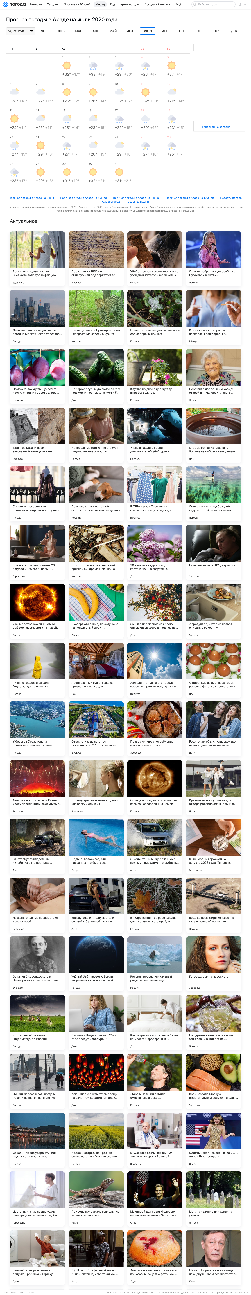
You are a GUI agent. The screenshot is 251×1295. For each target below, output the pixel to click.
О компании (17, 1292)
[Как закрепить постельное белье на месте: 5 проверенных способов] (154, 1022)
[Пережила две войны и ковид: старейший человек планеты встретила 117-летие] (213, 376)
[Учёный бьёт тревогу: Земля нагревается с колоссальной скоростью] (96, 963)
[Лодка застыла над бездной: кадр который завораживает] (213, 493)
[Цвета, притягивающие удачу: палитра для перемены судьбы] (37, 1199)
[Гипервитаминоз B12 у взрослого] (213, 552)
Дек (234, 31)
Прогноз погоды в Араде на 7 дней (136, 198)
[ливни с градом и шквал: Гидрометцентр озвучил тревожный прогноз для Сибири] (37, 670)
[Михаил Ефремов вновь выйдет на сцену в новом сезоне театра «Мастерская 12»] (213, 1257)
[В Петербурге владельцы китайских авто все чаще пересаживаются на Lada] (37, 846)
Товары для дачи (137, 201)
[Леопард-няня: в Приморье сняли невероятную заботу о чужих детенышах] (96, 317)
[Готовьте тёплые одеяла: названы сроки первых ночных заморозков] (154, 317)
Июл (148, 31)
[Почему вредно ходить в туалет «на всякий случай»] (96, 787)
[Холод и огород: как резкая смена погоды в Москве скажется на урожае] (96, 1140)
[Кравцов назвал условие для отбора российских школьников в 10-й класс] (213, 787)
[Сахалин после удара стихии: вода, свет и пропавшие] (37, 1140)
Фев (61, 31)
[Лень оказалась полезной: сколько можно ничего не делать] (96, 493)
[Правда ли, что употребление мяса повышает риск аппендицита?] (154, 728)
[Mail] (5, 4)
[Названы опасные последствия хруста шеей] (37, 905)
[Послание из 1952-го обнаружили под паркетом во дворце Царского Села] (96, 258)
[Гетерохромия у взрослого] (213, 963)
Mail (6, 1292)
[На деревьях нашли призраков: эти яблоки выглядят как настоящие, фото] (213, 1022)
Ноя (217, 31)
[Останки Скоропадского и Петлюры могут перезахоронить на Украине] (37, 963)
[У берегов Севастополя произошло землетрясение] (37, 728)
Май (113, 31)
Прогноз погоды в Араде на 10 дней (190, 198)
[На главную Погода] (17, 4)
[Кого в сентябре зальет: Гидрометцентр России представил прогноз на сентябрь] (37, 1022)
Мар (78, 31)
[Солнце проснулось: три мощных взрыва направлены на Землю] (154, 787)
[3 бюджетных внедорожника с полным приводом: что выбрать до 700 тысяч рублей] (154, 846)
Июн (131, 31)
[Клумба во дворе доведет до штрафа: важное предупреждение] (154, 376)
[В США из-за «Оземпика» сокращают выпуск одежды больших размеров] (154, 493)
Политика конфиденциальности (136, 1292)
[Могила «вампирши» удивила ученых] (213, 1199)
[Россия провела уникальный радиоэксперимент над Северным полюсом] (154, 963)
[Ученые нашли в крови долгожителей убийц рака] (154, 435)
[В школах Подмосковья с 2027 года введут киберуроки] (96, 1022)
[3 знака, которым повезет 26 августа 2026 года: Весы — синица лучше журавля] (37, 552)
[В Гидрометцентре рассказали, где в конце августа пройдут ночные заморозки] (154, 905)
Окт (199, 31)
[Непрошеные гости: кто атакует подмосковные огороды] (96, 435)
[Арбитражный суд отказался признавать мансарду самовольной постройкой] (96, 670)
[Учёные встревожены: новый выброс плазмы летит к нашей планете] (37, 611)
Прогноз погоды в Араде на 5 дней (83, 198)
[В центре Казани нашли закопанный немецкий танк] (37, 435)
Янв (44, 31)
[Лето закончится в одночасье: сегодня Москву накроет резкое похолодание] (37, 317)
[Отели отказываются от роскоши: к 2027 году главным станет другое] (96, 728)
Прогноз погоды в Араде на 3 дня (31, 198)
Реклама (31, 1292)
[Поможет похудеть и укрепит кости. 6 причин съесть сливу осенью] (37, 376)
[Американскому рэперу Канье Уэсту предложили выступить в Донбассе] (37, 787)
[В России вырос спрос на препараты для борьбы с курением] (213, 317)
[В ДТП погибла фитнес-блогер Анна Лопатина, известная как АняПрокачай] (96, 1257)
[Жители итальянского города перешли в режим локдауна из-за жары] (154, 670)
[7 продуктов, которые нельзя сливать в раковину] (213, 611)
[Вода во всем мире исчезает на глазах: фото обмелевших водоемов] (213, 905)
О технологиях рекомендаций (172, 1292)
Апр (96, 31)
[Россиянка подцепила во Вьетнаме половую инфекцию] (37, 258)
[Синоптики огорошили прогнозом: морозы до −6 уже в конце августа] (37, 493)
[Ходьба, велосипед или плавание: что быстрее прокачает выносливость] (96, 846)
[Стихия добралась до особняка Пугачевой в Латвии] (213, 258)
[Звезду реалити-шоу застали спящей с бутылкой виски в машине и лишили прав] (96, 905)
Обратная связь (199, 1292)
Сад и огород (111, 201)
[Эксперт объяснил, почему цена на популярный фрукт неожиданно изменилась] (96, 611)
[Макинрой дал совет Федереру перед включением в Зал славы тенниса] (154, 1199)
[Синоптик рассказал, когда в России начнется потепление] (37, 1081)
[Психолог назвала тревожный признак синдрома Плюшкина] (96, 552)
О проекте (111, 1292)
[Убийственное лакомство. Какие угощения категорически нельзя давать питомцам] (154, 258)
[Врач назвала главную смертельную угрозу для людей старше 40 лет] (213, 1081)
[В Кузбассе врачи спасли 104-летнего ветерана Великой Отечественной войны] (154, 1140)
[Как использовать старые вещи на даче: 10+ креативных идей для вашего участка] (96, 1081)
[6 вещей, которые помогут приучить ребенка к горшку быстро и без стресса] (37, 1257)
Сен (182, 31)
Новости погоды (231, 198)
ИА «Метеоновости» (237, 1292)
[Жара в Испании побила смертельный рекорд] (154, 1081)
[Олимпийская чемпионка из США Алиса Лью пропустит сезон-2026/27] (213, 1140)
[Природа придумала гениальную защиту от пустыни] (96, 1199)
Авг (165, 31)
